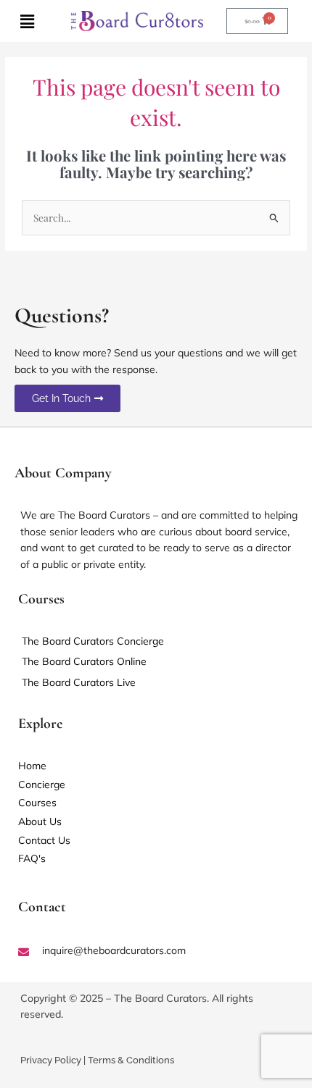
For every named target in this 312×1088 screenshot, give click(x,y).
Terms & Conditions (131, 1060)
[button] (27, 21)
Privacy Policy (50, 1060)
